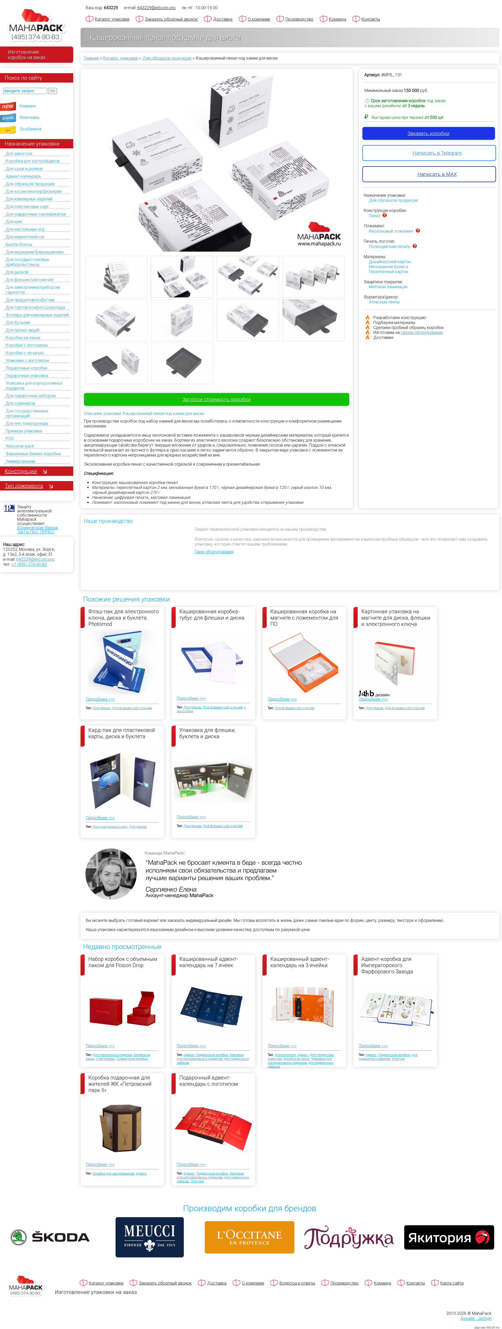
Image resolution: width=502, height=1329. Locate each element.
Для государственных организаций (27, 413)
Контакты (371, 19)
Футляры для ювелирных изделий (37, 315)
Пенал (374, 215)
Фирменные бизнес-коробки (33, 453)
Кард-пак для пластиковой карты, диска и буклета (121, 733)
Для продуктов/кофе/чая (30, 299)
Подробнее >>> (100, 699)
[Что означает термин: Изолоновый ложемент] (418, 231)
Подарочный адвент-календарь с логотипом (208, 1080)
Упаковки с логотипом (27, 360)
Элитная (398, 1059)
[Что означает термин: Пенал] (385, 215)
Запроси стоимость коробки (216, 399)
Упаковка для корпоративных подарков (210, 1057)
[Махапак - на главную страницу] (36, 25)
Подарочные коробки (26, 368)
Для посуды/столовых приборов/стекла (27, 262)
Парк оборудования (214, 551)
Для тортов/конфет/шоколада (35, 307)
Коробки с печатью (25, 352)
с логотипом (105, 1059)
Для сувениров (20, 403)
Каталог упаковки (112, 19)
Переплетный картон (388, 271)
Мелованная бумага (388, 266)
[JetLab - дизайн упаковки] (368, 724)
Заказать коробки (429, 133)
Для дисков (17, 272)
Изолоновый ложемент (391, 231)
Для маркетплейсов (25, 236)
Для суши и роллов (24, 168)
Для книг (14, 221)
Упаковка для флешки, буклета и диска (207, 733)
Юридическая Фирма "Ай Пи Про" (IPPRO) (37, 529)
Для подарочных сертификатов (36, 214)
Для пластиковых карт (27, 206)
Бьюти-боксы (19, 244)
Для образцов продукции (30, 183)
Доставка (222, 19)
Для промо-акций (22, 330)
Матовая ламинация (388, 286)
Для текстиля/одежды (27, 423)
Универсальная (20, 461)
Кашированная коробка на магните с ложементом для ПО (304, 617)
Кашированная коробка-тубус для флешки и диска (211, 614)
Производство (299, 19)
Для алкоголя (19, 153)
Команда (337, 19)
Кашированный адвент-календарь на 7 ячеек (208, 962)
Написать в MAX (437, 174)
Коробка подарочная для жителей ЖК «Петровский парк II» (120, 1083)
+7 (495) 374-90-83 (29, 564)
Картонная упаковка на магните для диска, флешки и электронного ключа (395, 617)
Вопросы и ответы (297, 1283)
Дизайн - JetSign (476, 1318)
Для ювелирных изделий (29, 199)
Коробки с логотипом (27, 345)
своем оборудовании (422, 332)
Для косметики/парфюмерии (33, 191)
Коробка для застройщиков (33, 161)
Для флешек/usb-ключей (29, 279)
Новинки (28, 105)
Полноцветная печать (389, 246)
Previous (77, 167)
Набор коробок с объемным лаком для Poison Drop (122, 962)
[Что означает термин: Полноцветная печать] (415, 246)
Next (356, 167)
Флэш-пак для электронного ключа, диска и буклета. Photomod (123, 617)
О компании (259, 19)
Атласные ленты (384, 301)
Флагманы (29, 117)
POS (10, 438)
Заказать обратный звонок (171, 19)
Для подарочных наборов (31, 395)
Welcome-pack (20, 446)
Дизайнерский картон (389, 261)
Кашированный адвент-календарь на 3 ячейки (299, 962)
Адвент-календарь (23, 176)
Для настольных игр (25, 229)
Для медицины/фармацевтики (34, 252)
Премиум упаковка (24, 431)
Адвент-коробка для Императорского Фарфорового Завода (387, 965)
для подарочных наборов (388, 1057)
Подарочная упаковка (27, 375)
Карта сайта (452, 1283)
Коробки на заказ (23, 337)
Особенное (31, 128)
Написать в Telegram (437, 153)
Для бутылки (18, 322)
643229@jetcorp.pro (35, 559)
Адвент (189, 1055)
